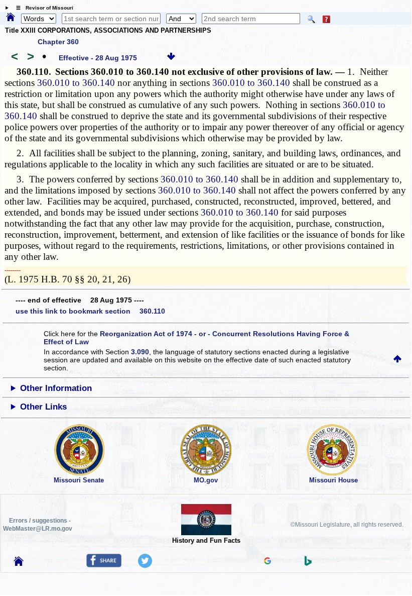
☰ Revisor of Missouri (42, 8)
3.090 (140, 352)
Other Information (56, 388)
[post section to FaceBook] (103, 565)
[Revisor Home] (19, 563)
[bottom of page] (171, 58)
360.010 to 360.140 (76, 82)
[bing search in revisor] (308, 563)
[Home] (10, 18)
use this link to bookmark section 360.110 (90, 311)
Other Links (43, 407)
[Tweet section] (145, 565)
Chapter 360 (58, 42)
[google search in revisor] (267, 562)
